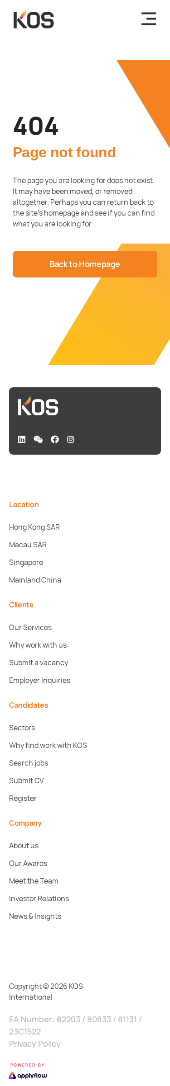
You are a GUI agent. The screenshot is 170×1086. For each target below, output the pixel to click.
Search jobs (28, 763)
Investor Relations (39, 898)
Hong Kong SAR (34, 527)
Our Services (30, 627)
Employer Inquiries (39, 680)
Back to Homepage (85, 264)
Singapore (26, 562)
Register (23, 798)
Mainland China (35, 580)
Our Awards (28, 863)
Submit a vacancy (38, 663)
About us (24, 846)
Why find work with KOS (48, 745)
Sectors (22, 728)
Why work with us (38, 645)
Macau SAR (28, 545)
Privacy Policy (35, 1043)
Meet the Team (33, 881)
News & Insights (35, 916)
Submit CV (26, 780)
